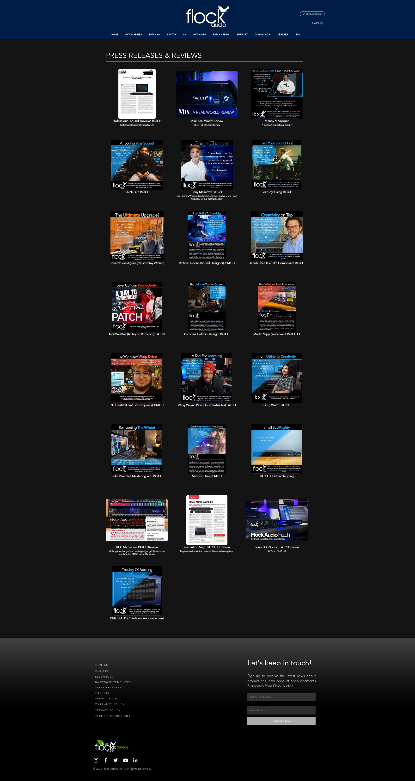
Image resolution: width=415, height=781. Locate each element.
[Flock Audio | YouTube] (125, 760)
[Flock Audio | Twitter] (116, 760)
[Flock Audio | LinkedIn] (135, 760)
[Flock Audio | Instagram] (96, 760)
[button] (134, 35)
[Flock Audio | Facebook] (106, 760)
